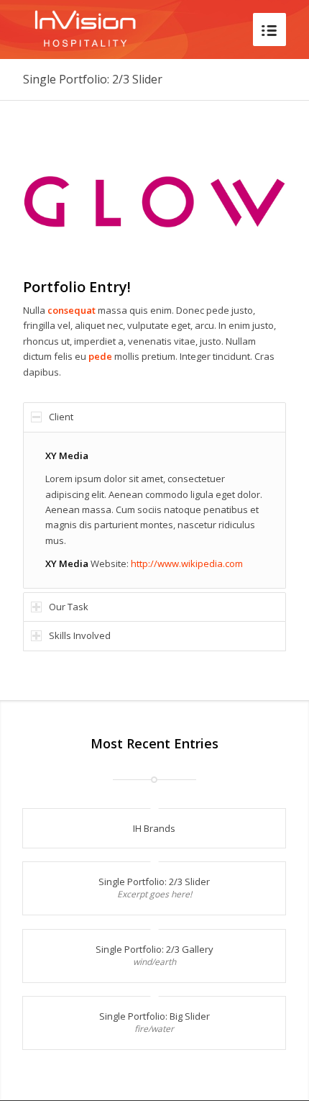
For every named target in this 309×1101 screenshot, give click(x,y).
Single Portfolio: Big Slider (154, 1016)
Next (253, 200)
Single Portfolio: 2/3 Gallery (154, 949)
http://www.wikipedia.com (187, 563)
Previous (55, 200)
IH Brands (154, 828)
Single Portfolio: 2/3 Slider (92, 79)
